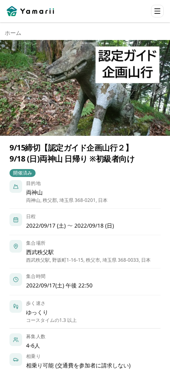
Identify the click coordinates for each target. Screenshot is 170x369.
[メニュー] (157, 11)
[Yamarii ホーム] (31, 11)
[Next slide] (157, 88)
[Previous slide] (12, 88)
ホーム (13, 32)
